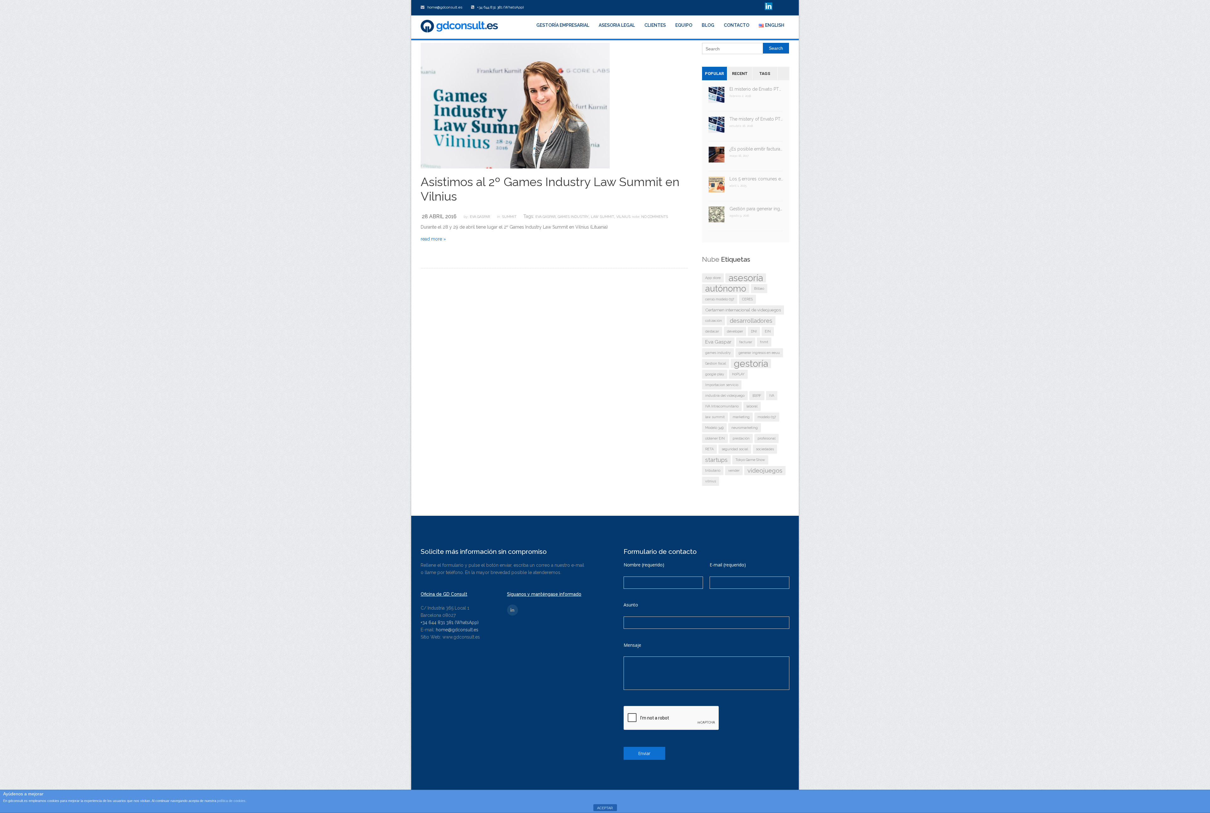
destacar (712, 331)
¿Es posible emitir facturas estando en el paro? (756, 148)
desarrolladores (751, 320)
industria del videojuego (725, 395)
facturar (745, 342)
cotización (713, 320)
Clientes (655, 25)
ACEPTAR (605, 808)
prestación (741, 438)
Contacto (736, 25)
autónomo (725, 288)
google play (714, 374)
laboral (752, 406)
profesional (766, 438)
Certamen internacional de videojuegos (743, 309)
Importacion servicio (721, 385)
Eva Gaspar (480, 217)
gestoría (751, 363)
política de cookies (231, 801)
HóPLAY (738, 374)
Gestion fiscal (715, 363)
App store (713, 278)
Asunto (631, 605)
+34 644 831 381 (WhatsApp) (450, 622)
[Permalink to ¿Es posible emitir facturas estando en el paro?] (716, 156)
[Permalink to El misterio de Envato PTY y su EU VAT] (716, 97)
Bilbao (759, 288)
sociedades (765, 449)
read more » (433, 239)
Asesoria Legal (617, 25)
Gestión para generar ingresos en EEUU (756, 208)
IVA (771, 395)
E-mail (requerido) (728, 565)
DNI (754, 331)
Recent (739, 73)
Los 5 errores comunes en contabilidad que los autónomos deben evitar (756, 178)
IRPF (756, 395)
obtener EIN (715, 438)
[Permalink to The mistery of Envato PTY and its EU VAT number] (716, 127)
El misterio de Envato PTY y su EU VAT (756, 89)
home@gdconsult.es (457, 629)
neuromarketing (744, 427)
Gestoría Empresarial (562, 25)
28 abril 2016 (439, 216)
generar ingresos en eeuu (759, 353)
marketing (741, 417)
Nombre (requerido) (644, 565)
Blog (708, 25)
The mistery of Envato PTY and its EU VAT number (756, 119)
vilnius (623, 217)
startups (716, 460)
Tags (764, 73)
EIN (768, 331)
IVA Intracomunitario (722, 406)
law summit (602, 217)
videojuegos (764, 470)
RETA (709, 449)
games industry (573, 217)
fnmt (764, 342)
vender (734, 470)
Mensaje (632, 645)
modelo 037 (767, 417)
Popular (714, 73)
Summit (509, 217)
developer (735, 331)
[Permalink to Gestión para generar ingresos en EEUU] (716, 216)
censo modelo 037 (719, 299)
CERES (747, 299)
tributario (712, 470)
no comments (654, 217)
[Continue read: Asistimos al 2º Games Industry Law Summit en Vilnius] (515, 105)
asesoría (746, 277)
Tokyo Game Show (750, 460)
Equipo (683, 25)
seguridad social (735, 449)
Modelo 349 (714, 427)
